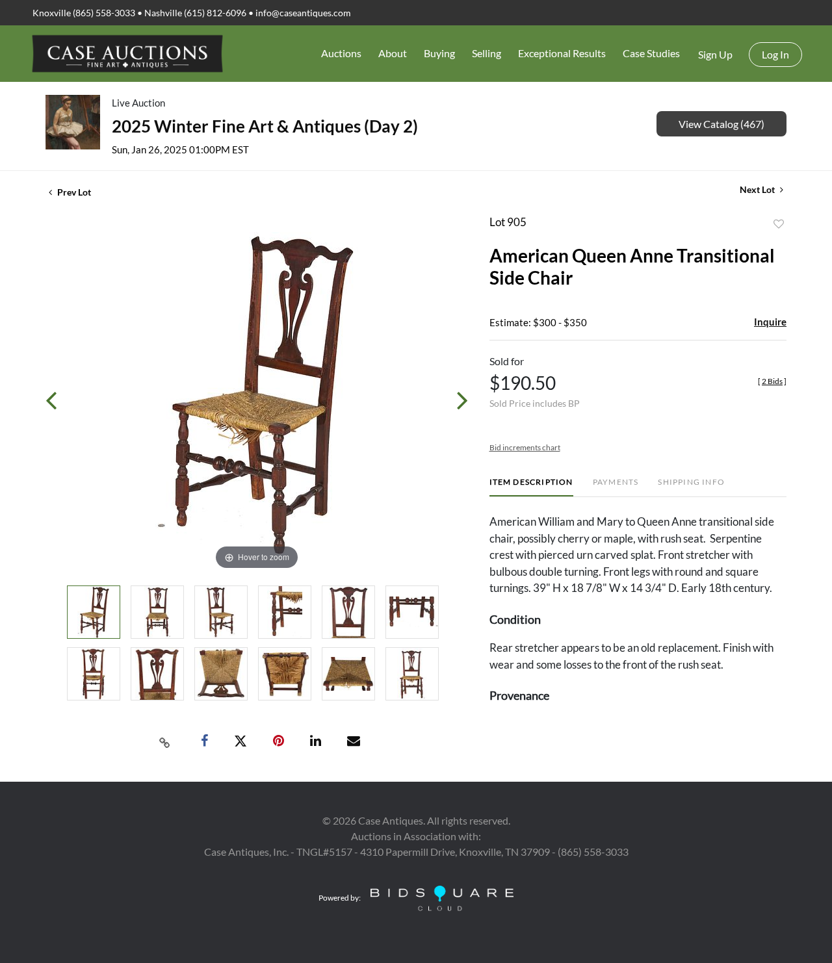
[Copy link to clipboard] (165, 741)
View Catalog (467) (721, 124)
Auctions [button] (341, 53)
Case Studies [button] (651, 53)
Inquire (770, 321)
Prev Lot (73, 192)
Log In (775, 54)
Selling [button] (486, 53)
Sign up (715, 54)
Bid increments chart (524, 447)
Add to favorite (778, 224)
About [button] (392, 53)
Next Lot (758, 189)
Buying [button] (439, 53)
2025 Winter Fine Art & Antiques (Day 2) (265, 126)
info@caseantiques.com (303, 12)
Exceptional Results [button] (562, 53)
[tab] (531, 487)
